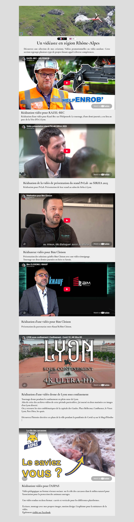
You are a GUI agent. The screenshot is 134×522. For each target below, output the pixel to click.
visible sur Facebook (41, 512)
